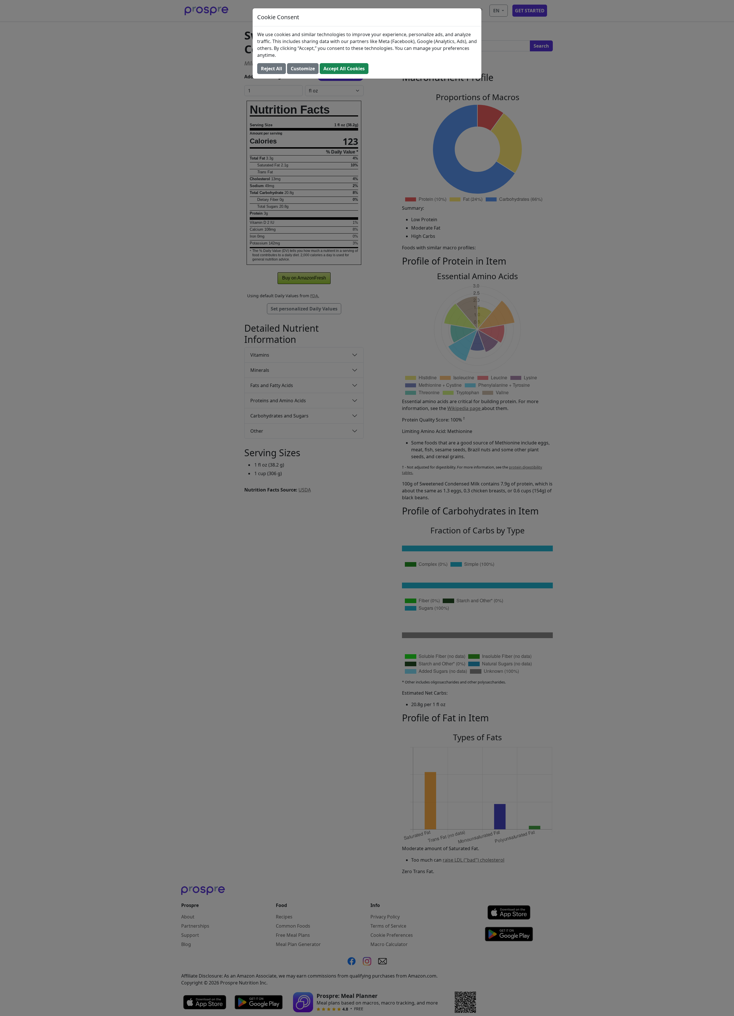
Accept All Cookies (344, 68)
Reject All (271, 68)
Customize (303, 68)
